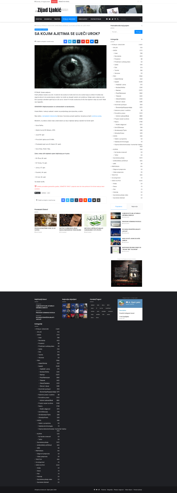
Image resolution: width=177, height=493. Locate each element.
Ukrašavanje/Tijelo (120, 130)
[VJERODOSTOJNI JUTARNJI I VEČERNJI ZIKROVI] (116, 215)
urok (48, 193)
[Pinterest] (83, 41)
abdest (92, 305)
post (98, 311)
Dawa (115, 186)
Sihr (103, 314)
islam (92, 308)
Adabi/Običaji (118, 79)
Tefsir (116, 155)
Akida (115, 183)
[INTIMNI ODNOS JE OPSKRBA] (83, 311)
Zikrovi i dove (120, 102)
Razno (116, 122)
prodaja (104, 311)
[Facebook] (65, 41)
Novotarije (117, 56)
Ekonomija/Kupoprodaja (124, 107)
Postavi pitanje (96, 19)
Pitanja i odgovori (69, 19)
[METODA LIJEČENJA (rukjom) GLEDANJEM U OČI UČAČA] (95, 220)
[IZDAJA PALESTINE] (75, 306)
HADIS (115, 136)
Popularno (118, 206)
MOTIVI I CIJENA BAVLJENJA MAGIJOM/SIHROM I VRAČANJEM (70, 229)
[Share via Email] (96, 41)
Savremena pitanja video (120, 195)
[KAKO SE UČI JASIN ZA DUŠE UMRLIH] (116, 241)
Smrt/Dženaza (119, 127)
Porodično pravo (119, 113)
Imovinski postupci (120, 104)
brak (98, 305)
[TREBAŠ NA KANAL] (83, 306)
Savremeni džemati (119, 198)
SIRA (114, 163)
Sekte (116, 65)
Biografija (48, 19)
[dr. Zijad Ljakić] (52, 10)
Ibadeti (116, 82)
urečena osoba (96, 116)
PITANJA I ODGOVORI (48, 25)
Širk (115, 67)
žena (92, 317)
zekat (108, 314)
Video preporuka (118, 172)
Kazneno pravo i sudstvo (122, 110)
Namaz (118, 90)
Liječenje (44, 193)
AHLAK (115, 47)
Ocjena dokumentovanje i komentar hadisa (128, 144)
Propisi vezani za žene (121, 119)
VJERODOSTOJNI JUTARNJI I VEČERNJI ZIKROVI (131, 214)
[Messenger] (92, 41)
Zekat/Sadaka (121, 99)
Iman (116, 53)
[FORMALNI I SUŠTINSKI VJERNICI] (75, 316)
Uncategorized (116, 178)
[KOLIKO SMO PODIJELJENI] (66, 306)
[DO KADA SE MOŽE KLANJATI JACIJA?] (116, 232)
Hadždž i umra (121, 84)
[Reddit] (87, 41)
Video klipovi (83, 19)
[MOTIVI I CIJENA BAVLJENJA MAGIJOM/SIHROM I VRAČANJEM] (70, 220)
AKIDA (115, 50)
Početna (39, 19)
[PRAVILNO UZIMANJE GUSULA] (116, 224)
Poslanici (117, 59)
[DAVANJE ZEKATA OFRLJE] (75, 311)
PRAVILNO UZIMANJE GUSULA (131, 221)
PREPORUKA (115, 166)
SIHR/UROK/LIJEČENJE (61, 25)
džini (108, 305)
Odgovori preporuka (119, 169)
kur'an (101, 308)
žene (97, 317)
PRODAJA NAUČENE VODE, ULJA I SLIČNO (45, 229)
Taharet (118, 96)
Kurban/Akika (120, 87)
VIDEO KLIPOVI (116, 180)
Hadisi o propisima (120, 139)
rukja (92, 314)
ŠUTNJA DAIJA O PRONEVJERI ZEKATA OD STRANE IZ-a (74, 1)
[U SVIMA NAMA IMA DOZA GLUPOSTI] (83, 316)
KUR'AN (115, 149)
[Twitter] (70, 41)
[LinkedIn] (74, 41)
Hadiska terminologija (121, 142)
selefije (98, 314)
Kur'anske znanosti (120, 152)
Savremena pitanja (118, 158)
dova (103, 305)
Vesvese (117, 73)
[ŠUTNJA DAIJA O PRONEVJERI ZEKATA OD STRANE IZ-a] (66, 311)
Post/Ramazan (121, 93)
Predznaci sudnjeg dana (122, 62)
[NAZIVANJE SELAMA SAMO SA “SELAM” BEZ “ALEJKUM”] (116, 250)
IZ (96, 308)
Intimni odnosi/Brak (122, 116)
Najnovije (135, 206)
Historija (115, 192)
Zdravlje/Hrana (119, 133)
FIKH (114, 76)
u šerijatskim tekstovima (49, 116)
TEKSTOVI (115, 175)
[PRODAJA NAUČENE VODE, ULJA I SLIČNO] (46, 220)
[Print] (98, 200)
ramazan (110, 311)
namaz (92, 311)
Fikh (114, 189)
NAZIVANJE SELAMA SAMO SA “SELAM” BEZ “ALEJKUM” (131, 248)
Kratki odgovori (121, 124)
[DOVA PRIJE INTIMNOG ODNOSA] (66, 316)
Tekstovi (57, 19)
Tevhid (116, 70)
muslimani (108, 308)
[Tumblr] (78, 41)
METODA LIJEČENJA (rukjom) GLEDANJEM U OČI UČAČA (93, 229)
